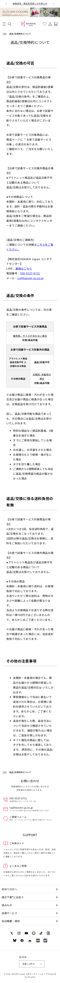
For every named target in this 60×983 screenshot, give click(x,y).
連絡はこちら (23, 268)
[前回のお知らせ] (6, 3)
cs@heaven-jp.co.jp (30, 278)
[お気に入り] (44, 24)
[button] (4, 24)
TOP (4, 33)
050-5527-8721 (30, 273)
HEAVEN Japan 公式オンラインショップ (29, 974)
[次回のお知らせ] (54, 3)
